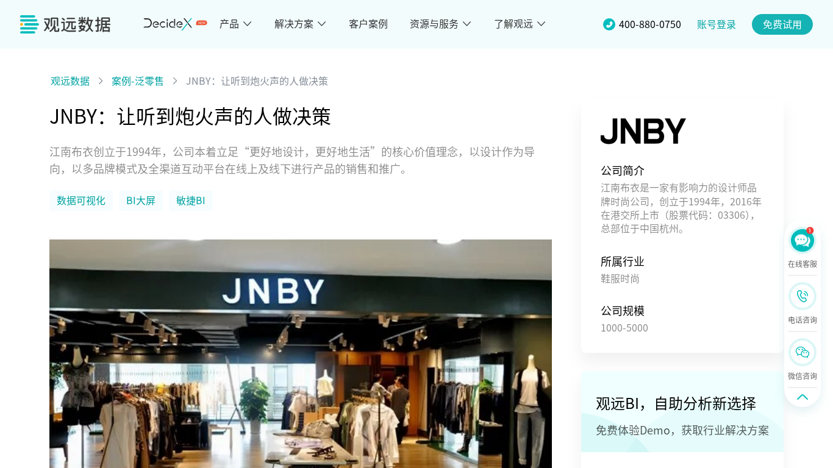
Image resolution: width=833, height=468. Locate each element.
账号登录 (716, 24)
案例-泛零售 (138, 81)
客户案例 (368, 24)
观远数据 (70, 81)
